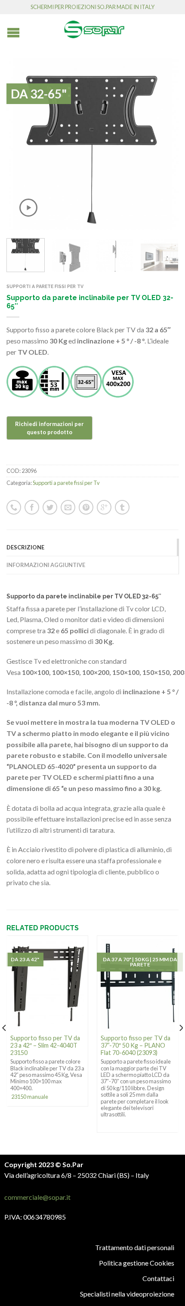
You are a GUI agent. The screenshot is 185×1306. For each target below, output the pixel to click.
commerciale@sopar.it (37, 1197)
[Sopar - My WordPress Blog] (94, 26)
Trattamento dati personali (134, 1247)
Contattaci (158, 1278)
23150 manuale (29, 1096)
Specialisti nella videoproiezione (127, 1294)
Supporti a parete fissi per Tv (44, 286)
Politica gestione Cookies (136, 1263)
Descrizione (25, 547)
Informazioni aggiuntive (45, 564)
